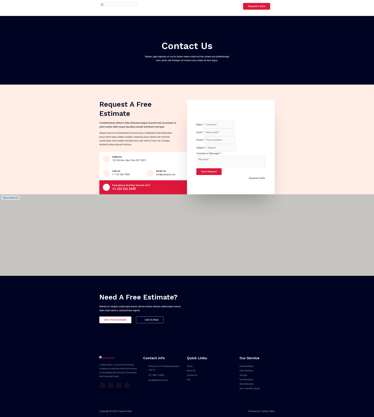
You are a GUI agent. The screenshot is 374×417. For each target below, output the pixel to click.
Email (200, 132)
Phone (200, 140)
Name (200, 124)
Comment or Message (208, 153)
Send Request (209, 171)
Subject (201, 147)
